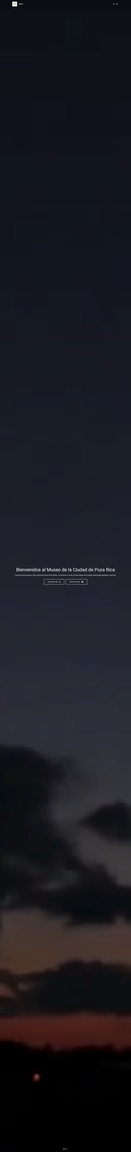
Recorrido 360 (53, 582)
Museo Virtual (75, 582)
